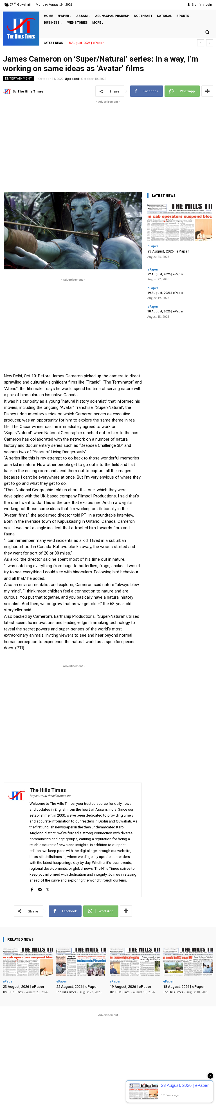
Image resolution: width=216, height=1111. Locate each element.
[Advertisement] (108, 144)
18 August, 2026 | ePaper (165, 311)
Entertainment (18, 78)
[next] (209, 42)
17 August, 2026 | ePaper (87, 43)
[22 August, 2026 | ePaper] (81, 962)
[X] (48, 888)
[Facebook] (32, 888)
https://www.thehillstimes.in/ (50, 796)
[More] (207, 91)
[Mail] (40, 888)
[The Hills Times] (21, 28)
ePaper (152, 245)
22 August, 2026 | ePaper (165, 274)
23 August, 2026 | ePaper (168, 251)
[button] (207, 32)
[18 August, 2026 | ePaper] (188, 962)
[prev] (200, 42)
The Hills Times (30, 91)
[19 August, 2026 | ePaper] (135, 962)
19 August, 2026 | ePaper (165, 293)
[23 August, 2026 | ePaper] (179, 222)
